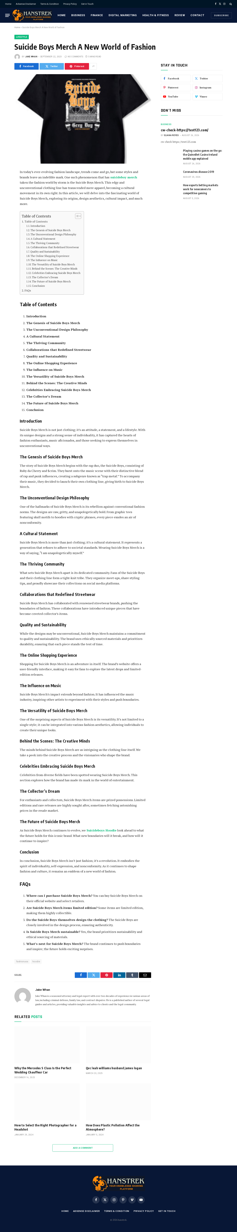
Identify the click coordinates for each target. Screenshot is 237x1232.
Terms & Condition (49, 4)
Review (180, 15)
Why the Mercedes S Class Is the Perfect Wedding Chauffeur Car (42, 1070)
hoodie (36, 961)
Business (78, 15)
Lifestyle (21, 37)
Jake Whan (31, 56)
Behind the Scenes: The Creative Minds (54, 268)
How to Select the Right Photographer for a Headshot (45, 1127)
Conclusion (38, 285)
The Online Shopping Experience (50, 256)
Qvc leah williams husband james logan (114, 1068)
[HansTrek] (32, 15)
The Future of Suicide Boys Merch (51, 281)
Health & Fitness (155, 15)
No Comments (75, 56)
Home (8, 4)
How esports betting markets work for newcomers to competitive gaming (200, 189)
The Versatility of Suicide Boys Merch (53, 264)
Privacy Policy (70, 4)
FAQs (27, 290)
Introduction (38, 226)
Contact (197, 15)
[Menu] (7, 15)
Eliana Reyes (171, 135)
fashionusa (22, 961)
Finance (97, 15)
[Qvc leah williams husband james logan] (118, 1044)
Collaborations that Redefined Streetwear (55, 247)
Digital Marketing (123, 15)
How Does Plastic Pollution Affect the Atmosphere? (112, 1127)
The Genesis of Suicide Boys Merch (50, 230)
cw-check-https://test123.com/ (185, 130)
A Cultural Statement (43, 238)
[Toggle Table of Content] (76, 216)
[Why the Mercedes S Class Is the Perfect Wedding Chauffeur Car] (47, 1044)
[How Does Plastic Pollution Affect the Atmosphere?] (118, 1101)
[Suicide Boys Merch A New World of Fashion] (82, 119)
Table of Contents (36, 221)
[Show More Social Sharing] (93, 66)
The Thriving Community (45, 243)
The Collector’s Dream (45, 277)
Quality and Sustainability (45, 251)
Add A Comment (83, 1148)
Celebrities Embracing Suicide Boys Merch (56, 273)
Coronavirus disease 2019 (198, 172)
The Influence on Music (44, 260)
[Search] (230, 4)
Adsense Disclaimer (26, 4)
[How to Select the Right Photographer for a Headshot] (47, 1101)
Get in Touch (87, 4)
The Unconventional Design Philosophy (53, 234)
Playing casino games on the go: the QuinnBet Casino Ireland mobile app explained (202, 154)
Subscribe (221, 15)
